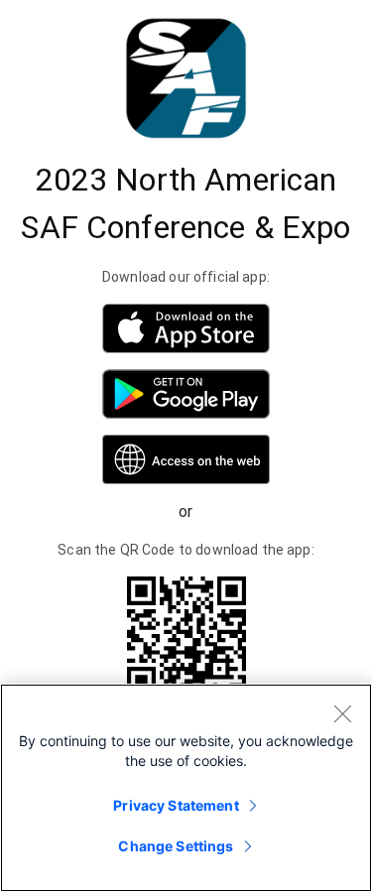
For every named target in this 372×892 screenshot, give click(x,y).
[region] (186, 788)
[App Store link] (186, 328)
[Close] (342, 713)
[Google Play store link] (186, 394)
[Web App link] (186, 459)
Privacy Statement (175, 805)
